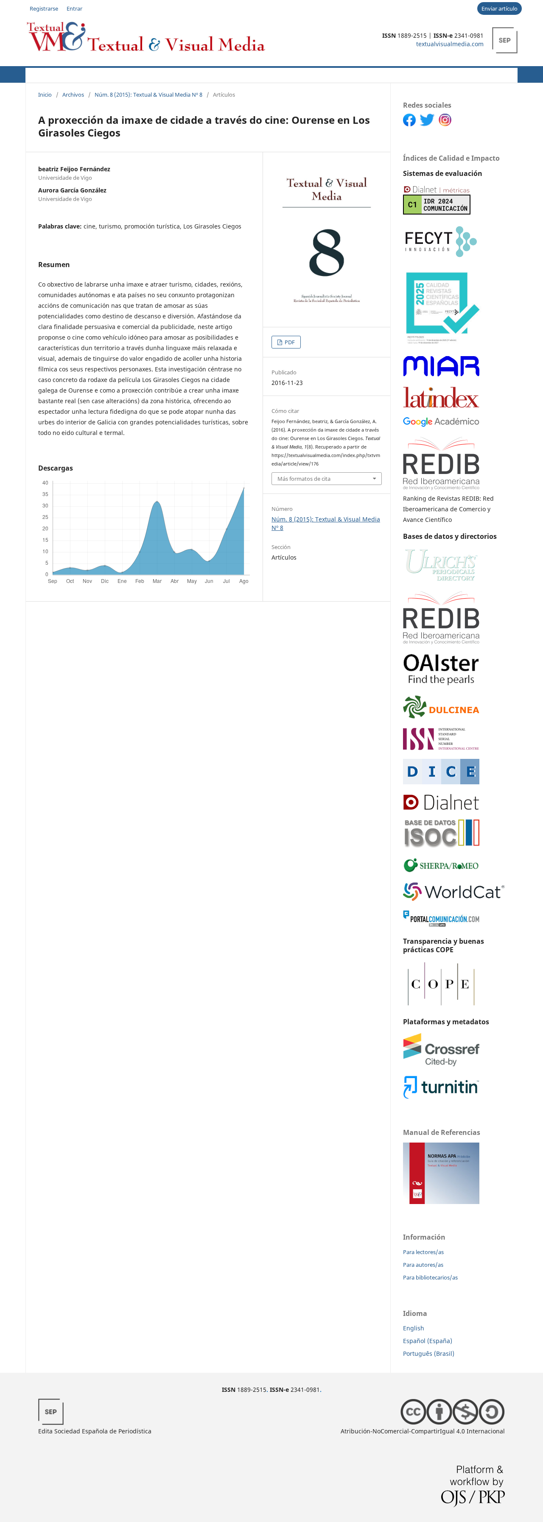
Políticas (161, 74)
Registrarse (44, 8)
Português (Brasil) (428, 1353)
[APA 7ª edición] (441, 1202)
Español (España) (427, 1341)
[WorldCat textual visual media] (454, 899)
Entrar (74, 8)
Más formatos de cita (303, 478)
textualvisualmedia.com (450, 44)
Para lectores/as (423, 1252)
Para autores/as (423, 1264)
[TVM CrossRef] (441, 1064)
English (413, 1328)
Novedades (230, 74)
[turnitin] (441, 1097)
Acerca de (73, 74)
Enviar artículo (499, 8)
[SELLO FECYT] (442, 344)
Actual (36, 74)
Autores (118, 74)
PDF (289, 342)
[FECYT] (441, 257)
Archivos (272, 74)
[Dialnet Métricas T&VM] (436, 212)
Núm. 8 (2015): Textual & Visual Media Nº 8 (148, 94)
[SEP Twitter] (429, 124)
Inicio (45, 94)
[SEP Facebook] (411, 124)
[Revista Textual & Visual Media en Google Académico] (441, 425)
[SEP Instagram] (447, 124)
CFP (196, 74)
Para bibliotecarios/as (430, 1277)
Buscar (502, 74)
